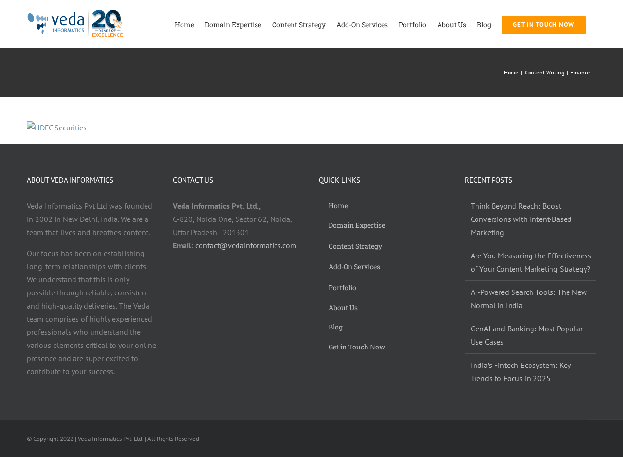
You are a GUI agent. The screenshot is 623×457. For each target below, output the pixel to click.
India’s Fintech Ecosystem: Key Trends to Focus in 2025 (520, 371)
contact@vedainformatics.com (245, 245)
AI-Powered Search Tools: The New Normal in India (529, 298)
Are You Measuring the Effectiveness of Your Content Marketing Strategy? (531, 262)
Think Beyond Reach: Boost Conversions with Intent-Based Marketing (521, 219)
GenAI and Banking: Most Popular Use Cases (527, 335)
